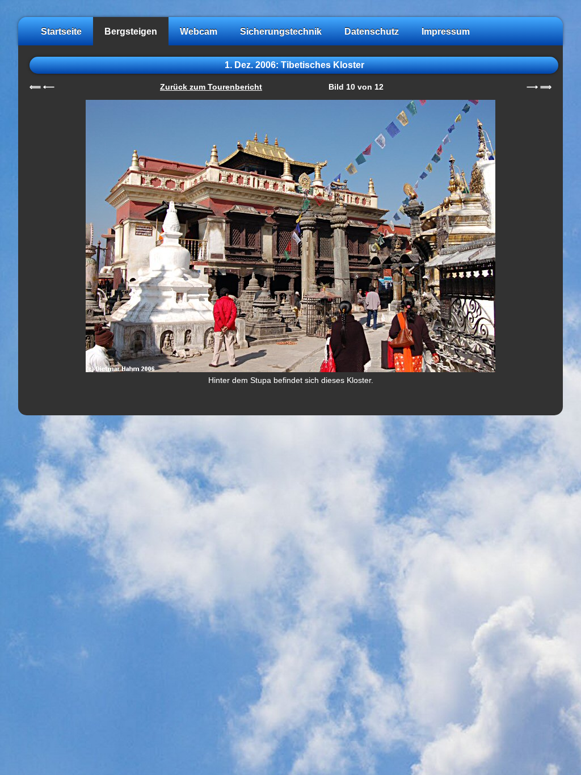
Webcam (198, 31)
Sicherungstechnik (281, 31)
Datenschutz (371, 31)
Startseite (61, 31)
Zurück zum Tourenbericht (211, 87)
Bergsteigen (130, 31)
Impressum (446, 31)
